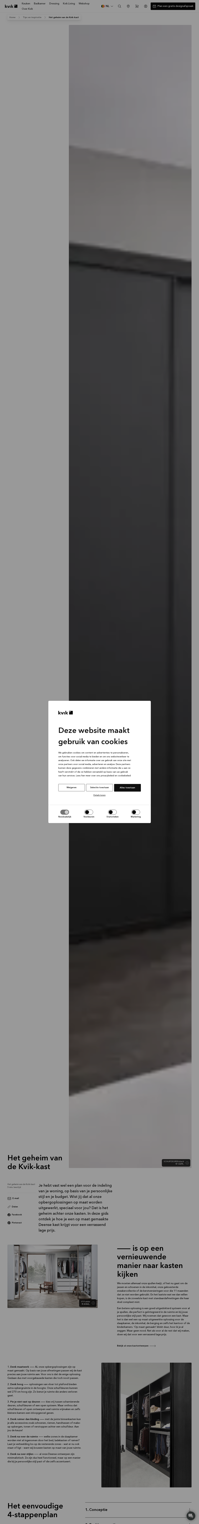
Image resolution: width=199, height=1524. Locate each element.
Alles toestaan (127, 788)
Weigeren (71, 787)
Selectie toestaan (99, 787)
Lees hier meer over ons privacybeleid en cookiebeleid (103, 776)
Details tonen (99, 795)
